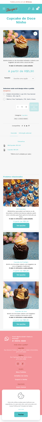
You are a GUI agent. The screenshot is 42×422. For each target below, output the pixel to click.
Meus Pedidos (21, 372)
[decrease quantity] (18, 107)
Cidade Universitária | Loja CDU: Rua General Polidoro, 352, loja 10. (20, 95)
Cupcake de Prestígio (21, 262)
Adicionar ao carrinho (34, 107)
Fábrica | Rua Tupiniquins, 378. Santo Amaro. (21, 99)
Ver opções (21, 225)
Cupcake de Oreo (21, 311)
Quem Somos (21, 387)
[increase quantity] (26, 107)
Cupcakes (25, 115)
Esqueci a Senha (21, 379)
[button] (35, 34)
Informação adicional (25, 133)
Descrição (14, 133)
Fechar (21, 414)
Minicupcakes (21, 209)
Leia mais (21, 409)
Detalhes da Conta (21, 376)
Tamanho (7, 78)
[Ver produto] (36, 181)
